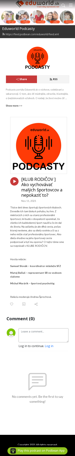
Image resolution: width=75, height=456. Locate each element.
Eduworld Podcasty (18, 28)
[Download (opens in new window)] (24, 304)
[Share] (36, 304)
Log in (49, 346)
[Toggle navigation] (71, 5)
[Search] (63, 5)
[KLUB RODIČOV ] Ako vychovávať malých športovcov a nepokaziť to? (41, 187)
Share (23, 79)
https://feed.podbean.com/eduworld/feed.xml (32, 34)
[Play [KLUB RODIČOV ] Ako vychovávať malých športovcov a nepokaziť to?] (14, 181)
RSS (55, 79)
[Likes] (12, 304)
